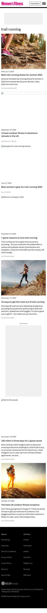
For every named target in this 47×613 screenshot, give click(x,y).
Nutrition (27, 557)
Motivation (28, 546)
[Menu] (44, 3)
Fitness (26, 540)
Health (26, 551)
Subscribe (5, 546)
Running (27, 569)
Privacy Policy (6, 557)
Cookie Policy (6, 563)
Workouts (27, 575)
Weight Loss (28, 563)
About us (4, 569)
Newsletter (35, 3)
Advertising (5, 540)
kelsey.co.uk (25, 596)
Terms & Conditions (8, 551)
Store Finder (5, 575)
